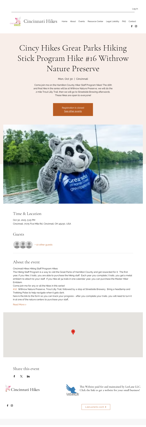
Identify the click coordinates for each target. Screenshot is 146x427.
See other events (73, 111)
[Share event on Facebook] (14, 376)
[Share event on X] (21, 376)
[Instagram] (136, 26)
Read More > (19, 304)
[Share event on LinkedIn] (28, 376)
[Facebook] (131, 26)
